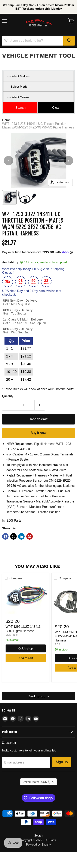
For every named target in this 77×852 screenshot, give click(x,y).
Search (38, 835)
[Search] (69, 41)
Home (6, 120)
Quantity (7, 396)
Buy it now (38, 433)
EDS (57, 644)
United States (36, 781)
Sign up (62, 762)
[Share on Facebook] (5, 536)
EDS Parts (13, 520)
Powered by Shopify (38, 844)
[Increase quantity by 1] (40, 405)
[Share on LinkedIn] (21, 536)
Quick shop (25, 648)
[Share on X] (13, 536)
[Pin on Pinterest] (29, 536)
